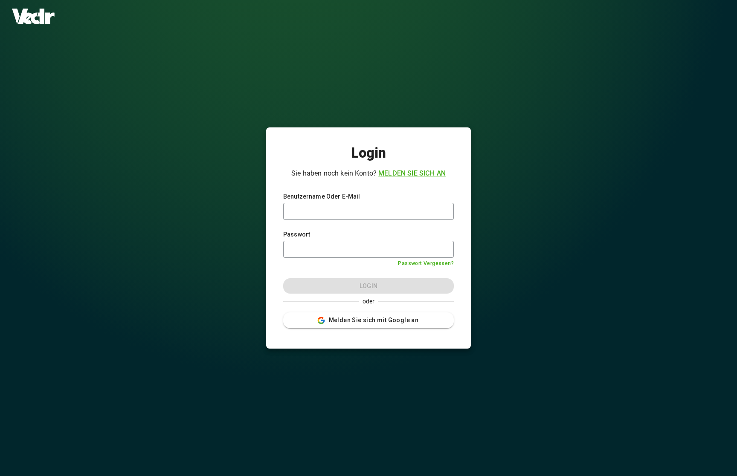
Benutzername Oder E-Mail (321, 196)
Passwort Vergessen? (426, 263)
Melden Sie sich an (412, 173)
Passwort (296, 234)
